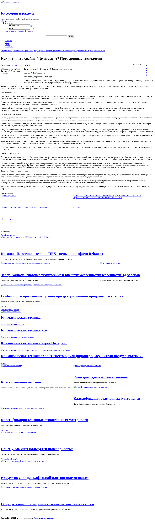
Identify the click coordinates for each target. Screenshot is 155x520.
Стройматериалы (58, 51)
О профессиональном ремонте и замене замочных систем (47, 504)
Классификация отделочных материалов (107, 398)
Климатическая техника (21, 317)
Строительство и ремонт (44, 518)
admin (14, 65)
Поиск (7, 45)
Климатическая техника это (24, 330)
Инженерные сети (26, 51)
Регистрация (11, 31)
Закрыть (30, 31)
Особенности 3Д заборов (120, 275)
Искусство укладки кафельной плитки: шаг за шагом (45, 478)
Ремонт (16, 51)
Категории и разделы (18, 13)
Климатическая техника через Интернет (34, 343)
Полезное (101, 51)
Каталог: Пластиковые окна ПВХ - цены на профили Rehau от (52, 254)
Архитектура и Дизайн (74, 51)
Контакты (9, 47)
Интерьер (93, 51)
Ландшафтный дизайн (42, 51)
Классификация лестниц (21, 382)
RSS (7, 43)
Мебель (86, 51)
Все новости (6, 21)
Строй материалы (8, 235)
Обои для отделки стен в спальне (101, 377)
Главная (8, 41)
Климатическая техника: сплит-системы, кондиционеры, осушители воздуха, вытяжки (72, 356)
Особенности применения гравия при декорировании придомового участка (62, 296)
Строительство (6, 51)
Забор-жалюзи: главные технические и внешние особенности (50, 275)
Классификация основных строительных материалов (44, 420)
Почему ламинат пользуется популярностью (37, 449)
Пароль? (21, 31)
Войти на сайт (8, 23)
